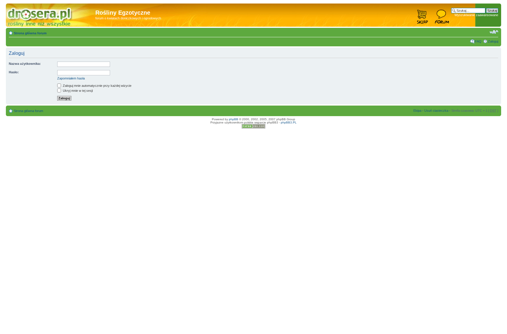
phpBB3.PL (289, 122)
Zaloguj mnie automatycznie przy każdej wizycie (96, 85)
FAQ (478, 41)
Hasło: (14, 72)
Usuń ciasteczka (436, 110)
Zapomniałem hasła (71, 78)
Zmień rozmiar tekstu (494, 32)
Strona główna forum (30, 33)
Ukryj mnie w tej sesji (77, 90)
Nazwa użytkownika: (25, 63)
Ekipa (417, 110)
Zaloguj (493, 41)
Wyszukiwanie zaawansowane (476, 15)
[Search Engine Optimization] (253, 127)
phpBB (233, 119)
